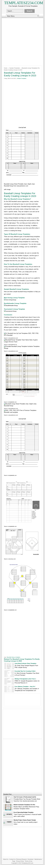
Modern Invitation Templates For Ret (24, 804)
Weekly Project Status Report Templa (25, 820)
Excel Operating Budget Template (23, 812)
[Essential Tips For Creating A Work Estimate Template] (9, 676)
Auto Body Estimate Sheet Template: (26, 663)
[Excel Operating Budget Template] (8, 814)
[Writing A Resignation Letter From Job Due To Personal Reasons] (9, 684)
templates (17, 657)
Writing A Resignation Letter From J (25, 679)
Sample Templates (14, 68)
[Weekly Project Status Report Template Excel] (8, 821)
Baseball (9, 657)
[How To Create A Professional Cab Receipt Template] (8, 802)
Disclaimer (31, 859)
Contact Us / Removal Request (18, 859)
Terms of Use (28, 861)
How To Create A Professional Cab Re (25, 797)
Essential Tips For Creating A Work (25, 671)
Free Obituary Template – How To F (25, 686)
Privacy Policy (20, 861)
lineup (13, 657)
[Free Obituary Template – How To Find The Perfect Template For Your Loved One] (9, 691)
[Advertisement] (22, 41)
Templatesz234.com (23, 3)
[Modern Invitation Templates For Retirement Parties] (8, 810)
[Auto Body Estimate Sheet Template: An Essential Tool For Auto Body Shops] (9, 668)
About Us (5, 859)
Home (5, 68)
